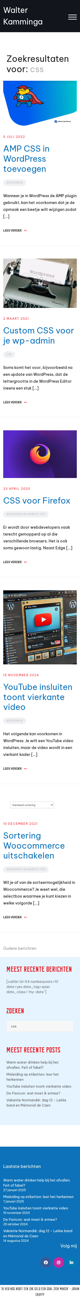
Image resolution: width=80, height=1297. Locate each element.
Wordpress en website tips (25, 514)
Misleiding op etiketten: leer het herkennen (32, 1077)
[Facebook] (46, 1262)
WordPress (14, 182)
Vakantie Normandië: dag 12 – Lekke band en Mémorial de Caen (36, 1102)
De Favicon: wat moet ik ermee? (33, 1093)
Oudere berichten (19, 948)
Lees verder (15, 230)
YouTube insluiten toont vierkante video (37, 697)
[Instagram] (58, 1262)
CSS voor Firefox (36, 500)
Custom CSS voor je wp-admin (38, 335)
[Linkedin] (71, 1262)
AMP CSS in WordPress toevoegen (26, 158)
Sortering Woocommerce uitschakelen (34, 845)
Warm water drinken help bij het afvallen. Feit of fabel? (32, 1065)
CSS (9, 354)
